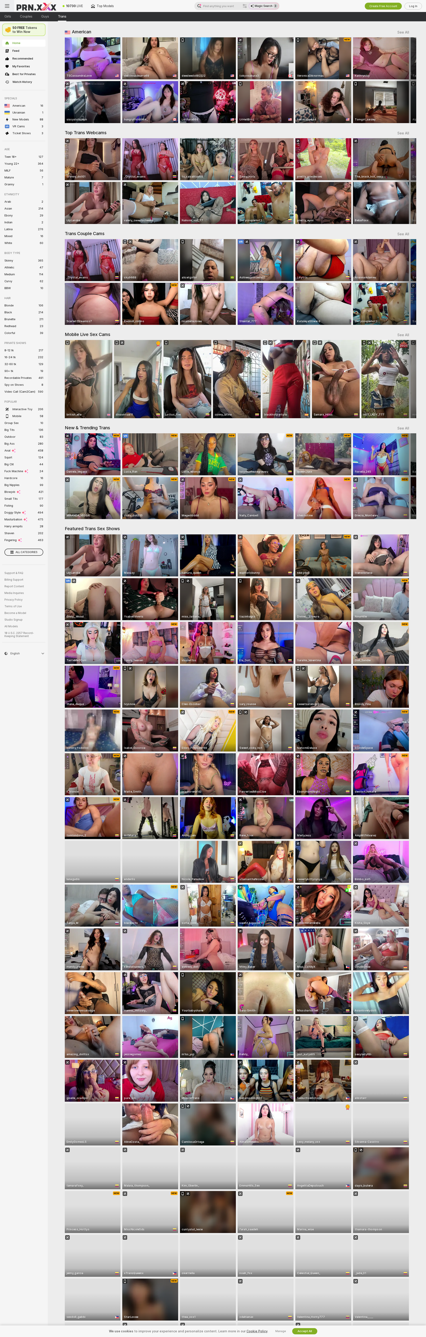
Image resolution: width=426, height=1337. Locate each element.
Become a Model (15, 613)
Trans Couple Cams (85, 233)
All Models (11, 626)
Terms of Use (13, 606)
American (81, 31)
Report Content (14, 586)
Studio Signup (13, 619)
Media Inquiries (14, 593)
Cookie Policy (257, 1331)
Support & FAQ (13, 573)
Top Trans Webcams (85, 132)
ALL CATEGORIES (26, 552)
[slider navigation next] (405, 80)
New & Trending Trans (87, 427)
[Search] (245, 6)
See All (403, 32)
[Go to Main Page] (36, 6)
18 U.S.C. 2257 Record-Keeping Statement (19, 635)
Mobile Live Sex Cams (87, 334)
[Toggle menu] (7, 6)
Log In (413, 6)
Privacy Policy (13, 599)
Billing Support (13, 579)
